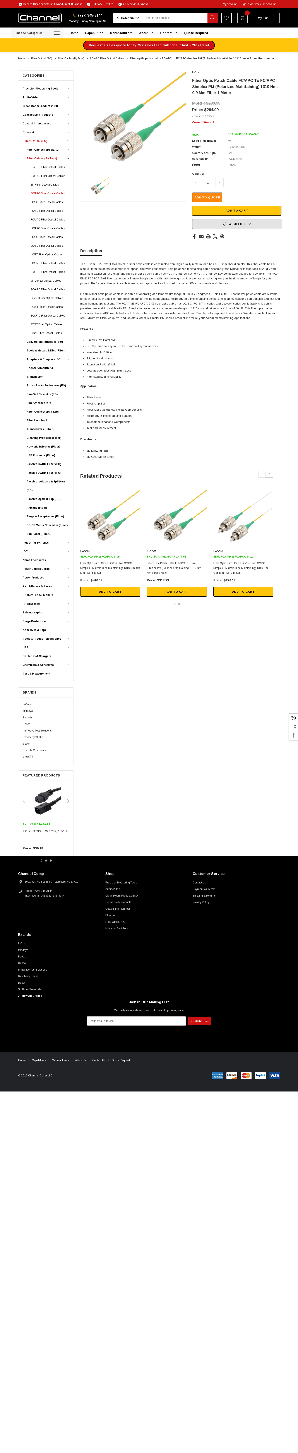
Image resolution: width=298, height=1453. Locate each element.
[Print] (208, 236)
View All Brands (31, 995)
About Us (80, 1060)
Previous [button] (23, 800)
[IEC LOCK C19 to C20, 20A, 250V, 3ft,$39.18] (46, 801)
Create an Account (265, 4)
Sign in (245, 4)
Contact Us (98, 1060)
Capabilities (39, 1060)
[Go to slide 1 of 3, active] (41, 860)
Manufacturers (60, 1060)
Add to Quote (207, 197)
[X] (215, 236)
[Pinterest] (222, 236)
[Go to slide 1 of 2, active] (174, 604)
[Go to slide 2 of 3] (46, 860)
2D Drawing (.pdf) (98, 450)
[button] (149, 45)
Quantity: (198, 173)
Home (22, 1060)
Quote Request (121, 1060)
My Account (229, 4)
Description (91, 251)
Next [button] (68, 800)
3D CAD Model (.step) (101, 456)
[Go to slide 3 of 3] (51, 860)
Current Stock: (203, 122)
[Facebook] (194, 236)
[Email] (201, 236)
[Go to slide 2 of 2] (179, 604)
